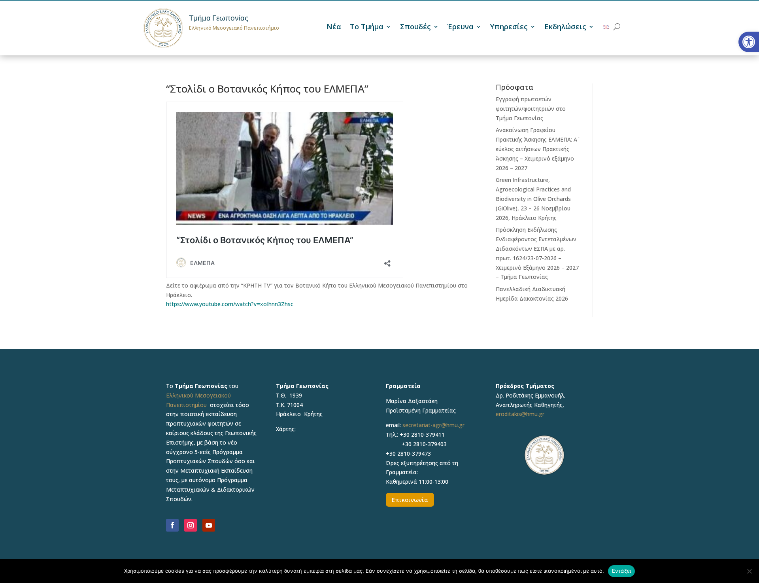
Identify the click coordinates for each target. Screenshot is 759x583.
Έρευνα (460, 27)
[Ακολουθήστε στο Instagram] (190, 525)
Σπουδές (415, 27)
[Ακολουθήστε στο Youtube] (208, 525)
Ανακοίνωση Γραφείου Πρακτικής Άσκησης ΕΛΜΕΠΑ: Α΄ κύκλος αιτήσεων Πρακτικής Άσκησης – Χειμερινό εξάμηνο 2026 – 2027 (536, 148)
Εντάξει (621, 571)
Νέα (334, 27)
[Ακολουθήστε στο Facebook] (172, 525)
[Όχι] (749, 571)
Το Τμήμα (366, 27)
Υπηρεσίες (509, 27)
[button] (748, 42)
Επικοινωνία (410, 499)
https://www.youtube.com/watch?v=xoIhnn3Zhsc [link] (229, 304)
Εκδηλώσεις (565, 27)
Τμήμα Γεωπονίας (218, 18)
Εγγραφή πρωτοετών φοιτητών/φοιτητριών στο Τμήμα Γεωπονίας (531, 108)
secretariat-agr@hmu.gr (433, 425)
